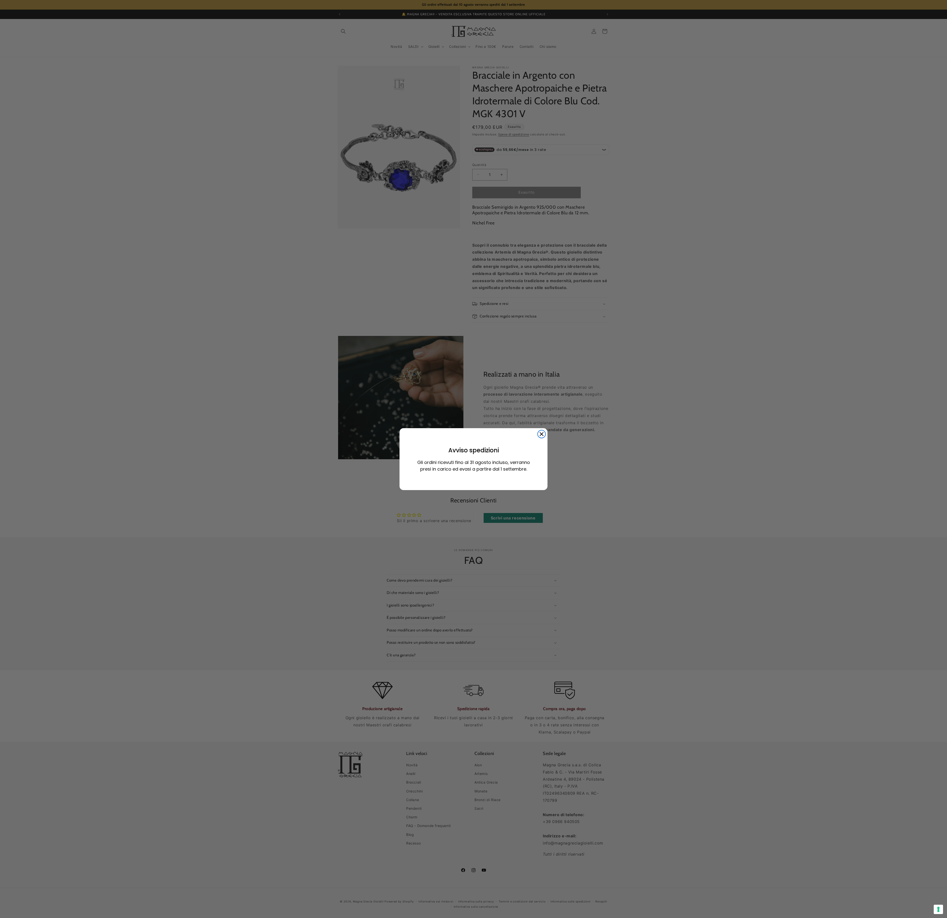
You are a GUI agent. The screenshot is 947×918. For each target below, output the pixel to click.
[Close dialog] (542, 434)
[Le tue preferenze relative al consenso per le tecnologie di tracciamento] (938, 909)
